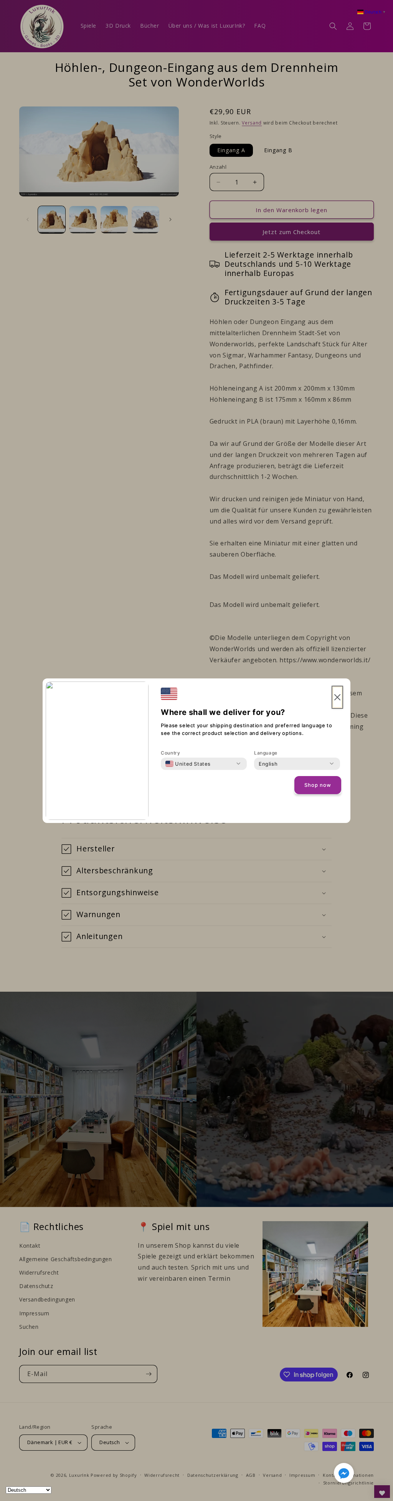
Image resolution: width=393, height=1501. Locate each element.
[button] (344, 1474)
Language (265, 753)
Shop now (317, 785)
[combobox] (188, 764)
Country (170, 753)
